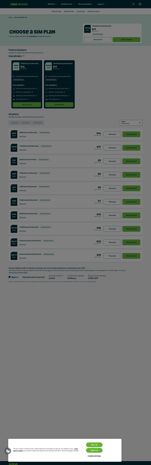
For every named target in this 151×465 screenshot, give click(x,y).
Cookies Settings (94, 456)
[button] (8, 451)
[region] (65, 450)
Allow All (94, 445)
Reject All (94, 450)
